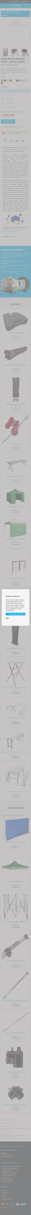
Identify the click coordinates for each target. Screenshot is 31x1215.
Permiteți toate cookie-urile (15, 614)
